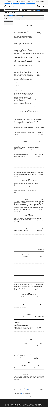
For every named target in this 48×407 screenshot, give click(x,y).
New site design (5, 402)
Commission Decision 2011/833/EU (15, 405)
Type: (23, 9)
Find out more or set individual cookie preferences (19, 3)
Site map (13, 402)
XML (28, 400)
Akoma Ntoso (30, 400)
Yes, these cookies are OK (8, 3)
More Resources (15, 15)
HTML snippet (24, 400)
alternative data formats (15, 400)
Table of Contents (6, 15)
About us (11, 402)
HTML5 (22, 400)
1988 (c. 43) (23, 388)
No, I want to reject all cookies (30, 3)
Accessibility (16, 402)
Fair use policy (29, 402)
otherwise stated (25, 404)
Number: (21, 9)
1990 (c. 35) (27, 389)
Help (8, 402)
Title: (4, 9)
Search (38, 10)
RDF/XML (36, 400)
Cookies (26, 402)
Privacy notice (23, 402)
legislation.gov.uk (9, 5)
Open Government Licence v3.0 (16, 404)
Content (11, 15)
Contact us (19, 402)
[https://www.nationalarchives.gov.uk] (40, 6)
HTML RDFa (33, 400)
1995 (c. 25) (22, 393)
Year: (18, 9)
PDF (26, 400)
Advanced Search (42, 10)
